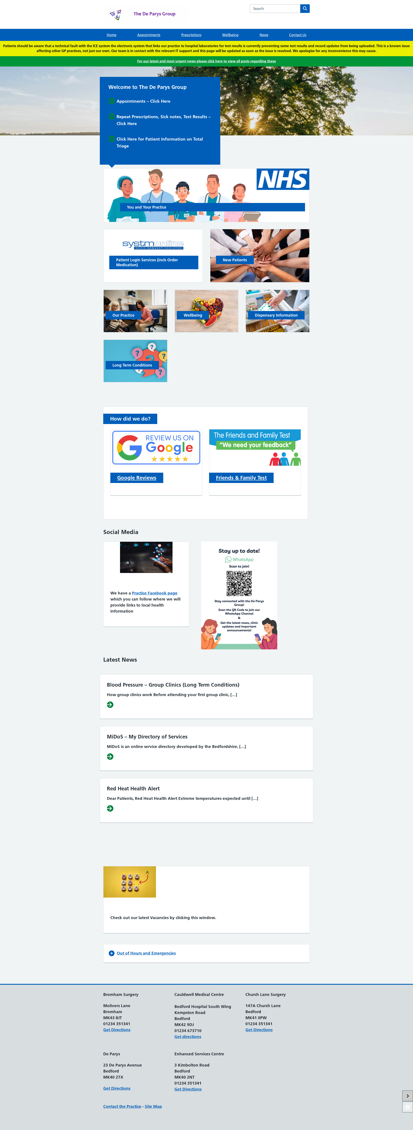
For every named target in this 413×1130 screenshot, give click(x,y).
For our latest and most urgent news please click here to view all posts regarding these (206, 61)
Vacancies (122, 908)
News (264, 35)
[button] (206, 953)
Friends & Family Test (241, 478)
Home (111, 35)
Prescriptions (191, 35)
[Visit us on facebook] (407, 1107)
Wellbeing (230, 35)
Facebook (121, 583)
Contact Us (297, 35)
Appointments (148, 35)
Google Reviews (136, 478)
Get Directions (116, 1029)
